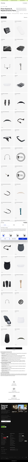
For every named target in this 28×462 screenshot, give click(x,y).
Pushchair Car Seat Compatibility (23, 441)
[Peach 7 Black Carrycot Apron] (7, 264)
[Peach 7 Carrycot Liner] (7, 83)
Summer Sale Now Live (20, 0)
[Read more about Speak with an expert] (14, 397)
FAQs (10, 436)
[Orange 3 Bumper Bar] (20, 137)
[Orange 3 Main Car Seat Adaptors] (7, 101)
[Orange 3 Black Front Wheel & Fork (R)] (20, 156)
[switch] (11, 235)
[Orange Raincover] (7, 47)
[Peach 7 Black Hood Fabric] (20, 101)
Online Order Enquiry (12, 438)
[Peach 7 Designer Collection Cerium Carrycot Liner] (20, 264)
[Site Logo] (3, 3)
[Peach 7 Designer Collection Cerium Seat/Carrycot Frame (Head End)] (7, 246)
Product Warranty (12, 442)
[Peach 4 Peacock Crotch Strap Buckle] (20, 210)
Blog (1, 435)
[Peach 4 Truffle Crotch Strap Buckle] (20, 65)
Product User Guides (12, 441)
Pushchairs (4, 6)
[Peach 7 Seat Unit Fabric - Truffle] (7, 319)
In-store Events (3, 444)
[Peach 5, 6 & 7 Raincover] (7, 29)
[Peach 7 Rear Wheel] (20, 300)
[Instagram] (1, 458)
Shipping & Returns (12, 440)
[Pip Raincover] (20, 83)
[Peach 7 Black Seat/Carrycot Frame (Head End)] (20, 119)
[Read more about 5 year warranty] (14, 383)
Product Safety (11, 435)
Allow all (23, 238)
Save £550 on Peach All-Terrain (12, 0)
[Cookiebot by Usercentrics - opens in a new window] (24, 222)
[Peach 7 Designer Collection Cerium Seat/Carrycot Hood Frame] (7, 300)
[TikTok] (8, 458)
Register (6, 421)
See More (15, 348)
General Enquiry (12, 437)
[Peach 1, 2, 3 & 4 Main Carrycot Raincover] (20, 47)
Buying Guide (21, 435)
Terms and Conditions (12, 445)
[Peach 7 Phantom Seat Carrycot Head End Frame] (7, 137)
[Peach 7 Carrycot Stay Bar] (7, 65)
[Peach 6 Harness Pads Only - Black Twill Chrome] (7, 282)
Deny (5, 238)
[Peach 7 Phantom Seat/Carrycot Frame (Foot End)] (7, 210)
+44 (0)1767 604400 (3, 453)
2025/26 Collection (3, 442)
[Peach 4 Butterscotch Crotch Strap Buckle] (20, 282)
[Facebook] (4, 458)
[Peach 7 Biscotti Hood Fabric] (20, 192)
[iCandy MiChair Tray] (20, 319)
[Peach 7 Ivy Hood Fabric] (20, 337)
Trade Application (3, 443)
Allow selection (14, 238)
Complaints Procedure (12, 443)
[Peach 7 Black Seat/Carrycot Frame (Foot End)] (7, 192)
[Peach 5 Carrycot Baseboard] (7, 337)
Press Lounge (11, 444)
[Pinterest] (5, 458)
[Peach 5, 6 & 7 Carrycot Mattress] (20, 29)
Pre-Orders (11, 439)
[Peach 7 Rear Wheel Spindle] (7, 174)
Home (1, 6)
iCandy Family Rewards (4, 436)
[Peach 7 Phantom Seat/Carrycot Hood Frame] (7, 156)
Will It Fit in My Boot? (21, 439)
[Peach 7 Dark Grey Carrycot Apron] (20, 246)
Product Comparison (3, 441)
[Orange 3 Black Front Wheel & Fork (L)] (20, 174)
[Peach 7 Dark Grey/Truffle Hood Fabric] (7, 119)
